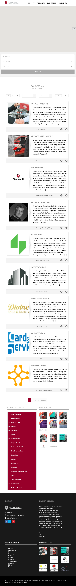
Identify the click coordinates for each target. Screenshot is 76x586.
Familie (13, 434)
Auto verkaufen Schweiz (42, 136)
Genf (9, 555)
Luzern (10, 557)
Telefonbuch (41, 3)
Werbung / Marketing (17, 488)
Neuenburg (12, 559)
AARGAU (40, 89)
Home (28, 3)
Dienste (13, 426)
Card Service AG (38, 333)
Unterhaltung (15, 483)
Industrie (13, 459)
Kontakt (42, 536)
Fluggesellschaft (15, 443)
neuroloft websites (39, 366)
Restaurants (14, 463)
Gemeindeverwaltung (17, 451)
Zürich (10, 565)
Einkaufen (14, 430)
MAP (33, 3)
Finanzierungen (15, 438)
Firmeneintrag (63, 3)
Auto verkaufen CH (39, 104)
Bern (9, 552)
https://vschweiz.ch (13, 518)
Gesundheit (14, 455)
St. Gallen (11, 563)
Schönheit (14, 467)
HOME (34, 89)
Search (38, 72)
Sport (12, 475)
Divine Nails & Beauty (40, 298)
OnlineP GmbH (37, 167)
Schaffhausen (12, 561)
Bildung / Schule (15, 422)
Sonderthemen (52, 3)
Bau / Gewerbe (15, 418)
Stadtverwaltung (16, 479)
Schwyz (10, 567)
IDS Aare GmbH (37, 235)
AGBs (41, 534)
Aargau (10, 548)
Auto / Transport (16, 414)
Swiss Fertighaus (38, 267)
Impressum (42, 533)
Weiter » (43, 400)
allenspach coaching (40, 202)
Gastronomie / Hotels (17, 447)
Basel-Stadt (12, 550)
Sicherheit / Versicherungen (19, 471)
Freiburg (11, 554)
